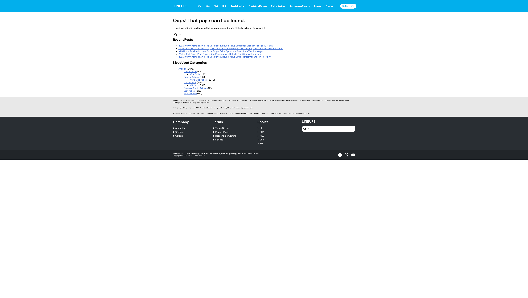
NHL (262, 143)
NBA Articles (190, 71)
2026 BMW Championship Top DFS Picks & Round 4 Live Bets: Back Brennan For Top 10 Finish (225, 45)
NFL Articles (190, 82)
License (219, 139)
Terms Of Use (222, 128)
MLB (262, 136)
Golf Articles (190, 90)
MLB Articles (190, 93)
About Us (180, 128)
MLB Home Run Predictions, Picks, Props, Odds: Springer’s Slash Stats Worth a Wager (220, 51)
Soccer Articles (191, 77)
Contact (179, 132)
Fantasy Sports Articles (196, 88)
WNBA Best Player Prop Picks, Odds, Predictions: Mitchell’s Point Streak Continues (219, 54)
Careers (179, 136)
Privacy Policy (222, 132)
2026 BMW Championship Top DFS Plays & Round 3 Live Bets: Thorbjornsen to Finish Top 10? (225, 56)
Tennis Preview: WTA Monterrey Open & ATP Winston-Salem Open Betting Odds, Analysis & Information (230, 48)
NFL (262, 128)
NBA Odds (195, 74)
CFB (262, 139)
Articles (182, 68)
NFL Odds (194, 85)
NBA (262, 132)
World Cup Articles (199, 79)
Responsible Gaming (225, 136)
